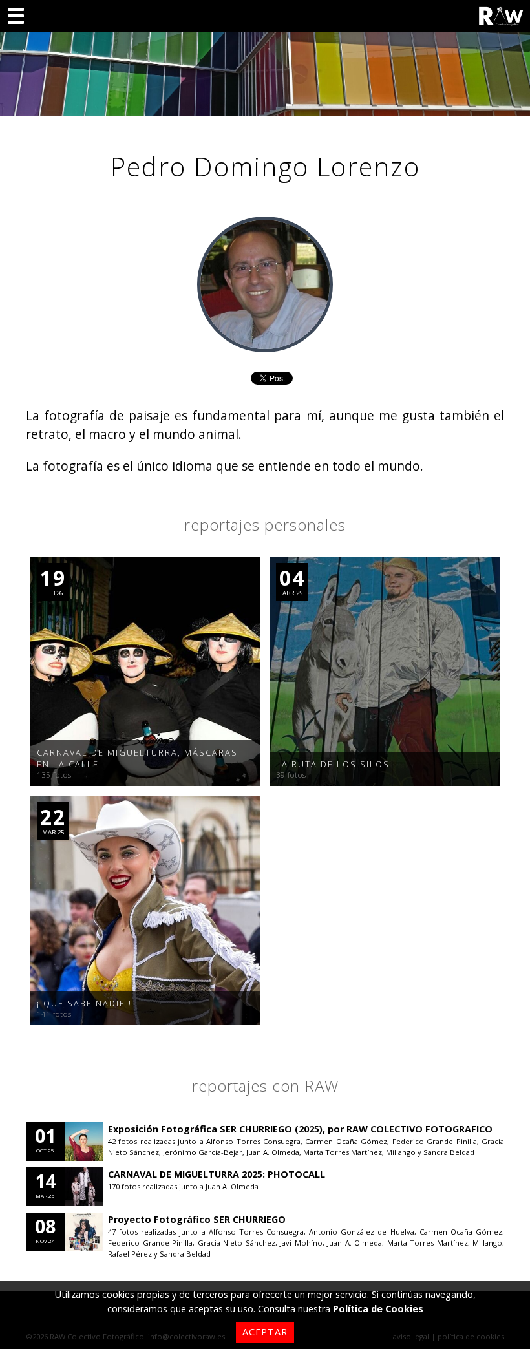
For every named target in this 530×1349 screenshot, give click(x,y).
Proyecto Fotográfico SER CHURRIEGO (197, 1219)
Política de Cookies (378, 1308)
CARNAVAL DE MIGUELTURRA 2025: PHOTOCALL (216, 1174)
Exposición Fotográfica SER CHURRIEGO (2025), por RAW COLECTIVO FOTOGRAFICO (300, 1129)
